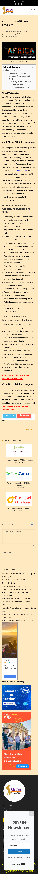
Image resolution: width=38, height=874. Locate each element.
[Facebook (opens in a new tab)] (16, 4)
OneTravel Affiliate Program (19, 508)
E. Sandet (20, 34)
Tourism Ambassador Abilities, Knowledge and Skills (19, 76)
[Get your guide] (16, 741)
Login (34, 525)
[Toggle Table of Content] (32, 67)
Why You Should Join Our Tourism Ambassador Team (22, 85)
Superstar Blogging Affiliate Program (19, 460)
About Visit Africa (12, 70)
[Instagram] (12, 811)
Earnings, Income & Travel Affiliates (16, 31)
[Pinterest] (18, 811)
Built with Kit (18, 864)
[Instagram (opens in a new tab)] (21, 4)
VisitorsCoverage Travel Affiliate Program (19, 484)
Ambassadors (21, 171)
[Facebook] (6, 811)
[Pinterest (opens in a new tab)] (18, 4)
